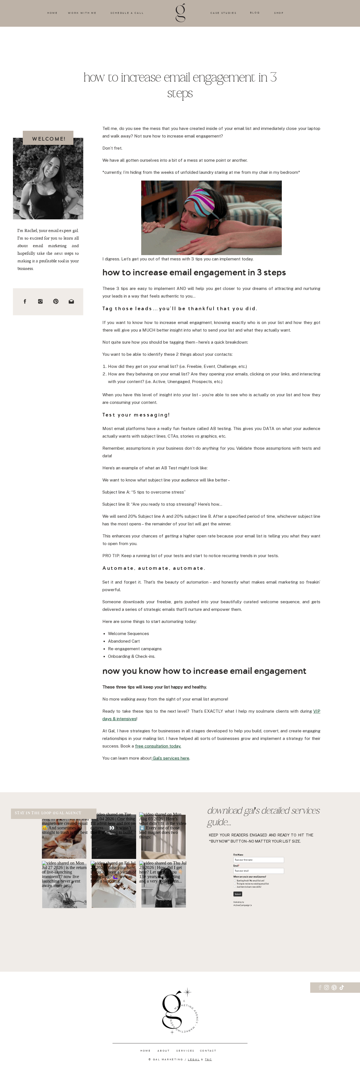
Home (145, 1050)
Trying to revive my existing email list (253, 884)
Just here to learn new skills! (249, 887)
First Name (238, 855)
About (163, 1050)
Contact (208, 1050)
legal (194, 1059)
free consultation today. (158, 746)
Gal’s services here (170, 758)
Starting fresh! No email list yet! (251, 880)
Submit (238, 894)
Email (236, 866)
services (185, 1050)
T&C (208, 1059)
